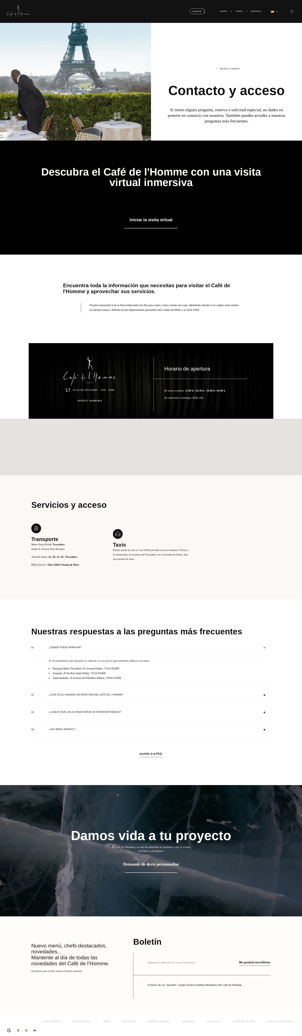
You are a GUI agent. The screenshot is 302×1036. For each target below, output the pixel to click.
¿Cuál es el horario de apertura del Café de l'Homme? (86, 694)
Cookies (106, 1021)
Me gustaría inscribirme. (255, 962)
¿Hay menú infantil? (62, 729)
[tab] (151, 647)
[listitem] (151, 200)
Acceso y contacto (51, 1021)
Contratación (188, 1021)
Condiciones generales (158, 1021)
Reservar (197, 11)
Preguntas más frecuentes (280, 1021)
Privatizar (256, 11)
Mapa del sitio (128, 1021)
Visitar (239, 11)
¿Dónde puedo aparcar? (65, 647)
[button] (274, 11)
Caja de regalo (213, 1021)
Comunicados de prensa (244, 1021)
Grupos (223, 11)
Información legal (82, 1021)
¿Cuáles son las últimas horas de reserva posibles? (85, 712)
